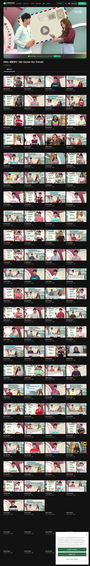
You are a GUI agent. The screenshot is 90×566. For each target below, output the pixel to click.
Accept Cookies (72, 549)
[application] (45, 30)
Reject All (72, 554)
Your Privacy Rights (72, 559)
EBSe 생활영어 (10, 61)
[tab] (9, 69)
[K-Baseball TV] (60, 3)
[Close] (86, 535)
